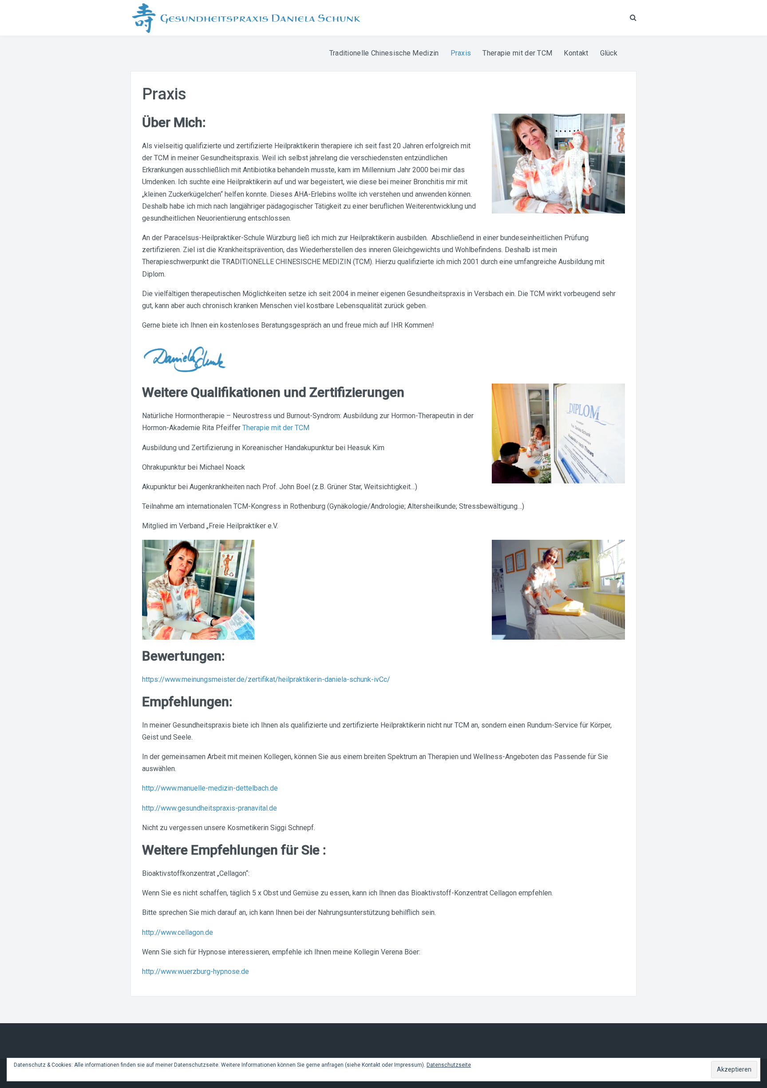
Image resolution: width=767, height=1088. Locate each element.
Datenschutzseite (449, 1065)
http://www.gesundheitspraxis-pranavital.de (209, 808)
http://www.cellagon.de (177, 932)
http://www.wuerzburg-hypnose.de (195, 971)
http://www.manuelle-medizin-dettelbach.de (210, 788)
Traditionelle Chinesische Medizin (384, 53)
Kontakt (576, 53)
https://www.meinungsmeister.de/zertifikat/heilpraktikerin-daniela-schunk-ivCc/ (266, 679)
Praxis (461, 53)
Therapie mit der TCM (517, 53)
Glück (609, 53)
